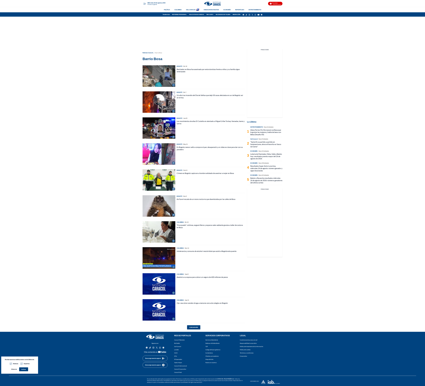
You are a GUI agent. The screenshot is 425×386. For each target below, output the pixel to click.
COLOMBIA (178, 10)
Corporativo (243, 356)
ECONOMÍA (227, 10)
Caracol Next (178, 372)
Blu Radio (177, 343)
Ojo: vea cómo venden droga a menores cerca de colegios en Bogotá (202, 303)
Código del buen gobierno (212, 350)
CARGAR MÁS (193, 327)
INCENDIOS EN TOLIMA (223, 14)
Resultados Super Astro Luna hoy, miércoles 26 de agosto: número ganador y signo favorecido (266, 168)
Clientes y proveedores (212, 356)
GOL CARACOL (191, 10)
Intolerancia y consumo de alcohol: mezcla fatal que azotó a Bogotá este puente (206, 251)
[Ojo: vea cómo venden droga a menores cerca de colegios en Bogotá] (159, 310)
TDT (206, 346)
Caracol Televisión (179, 340)
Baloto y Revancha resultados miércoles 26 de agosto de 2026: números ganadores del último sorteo (266, 180)
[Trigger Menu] (144, 3)
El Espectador (178, 359)
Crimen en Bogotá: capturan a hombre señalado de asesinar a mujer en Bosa (205, 173)
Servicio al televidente (211, 340)
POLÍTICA (167, 10)
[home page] (212, 3)
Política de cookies (245, 350)
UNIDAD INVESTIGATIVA (211, 10)
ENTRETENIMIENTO (255, 10)
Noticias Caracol (148, 53)
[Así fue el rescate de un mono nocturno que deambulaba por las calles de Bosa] (159, 206)
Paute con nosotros (211, 362)
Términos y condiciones (246, 353)
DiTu (175, 356)
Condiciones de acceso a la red (248, 340)
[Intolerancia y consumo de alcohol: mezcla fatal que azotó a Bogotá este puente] (159, 258)
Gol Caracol (177, 346)
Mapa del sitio (209, 359)
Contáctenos (209, 353)
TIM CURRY (209, 14)
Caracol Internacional (180, 366)
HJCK (176, 353)
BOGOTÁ (179, 66)
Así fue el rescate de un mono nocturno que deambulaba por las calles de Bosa (206, 199)
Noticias (15, 363)
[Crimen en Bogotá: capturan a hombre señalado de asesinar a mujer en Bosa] (159, 180)
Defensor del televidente (212, 343)
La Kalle (176, 350)
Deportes (27, 363)
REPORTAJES (239, 10)
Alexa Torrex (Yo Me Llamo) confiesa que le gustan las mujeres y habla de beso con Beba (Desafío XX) (265, 132)
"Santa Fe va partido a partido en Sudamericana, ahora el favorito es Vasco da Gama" (265, 144)
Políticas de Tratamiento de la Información (203, 379)
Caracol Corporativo (180, 369)
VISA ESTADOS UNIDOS (196, 14)
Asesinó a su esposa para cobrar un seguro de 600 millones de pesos (202, 277)
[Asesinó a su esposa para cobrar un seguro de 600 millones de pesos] (159, 284)
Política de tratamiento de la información (251, 346)
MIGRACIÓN (236, 14)
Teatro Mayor (178, 362)
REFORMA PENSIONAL (179, 14)
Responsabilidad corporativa (248, 343)
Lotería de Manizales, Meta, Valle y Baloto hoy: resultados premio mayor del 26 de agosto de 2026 (266, 156)
